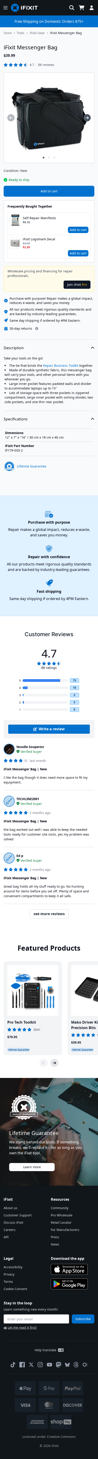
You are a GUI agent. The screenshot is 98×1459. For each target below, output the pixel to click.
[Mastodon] (58, 1364)
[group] (10, 117)
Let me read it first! (22, 1327)
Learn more (32, 1167)
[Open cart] (81, 7)
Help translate (45, 1350)
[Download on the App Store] (69, 1269)
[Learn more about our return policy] (36, 328)
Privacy (9, 1274)
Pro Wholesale (61, 1215)
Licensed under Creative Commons (49, 1436)
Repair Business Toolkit (60, 365)
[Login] (91, 7)
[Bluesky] (67, 1364)
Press (55, 1237)
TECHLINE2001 (27, 799)
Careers (9, 1230)
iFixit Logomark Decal (39, 239)
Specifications (16, 419)
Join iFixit (77, 284)
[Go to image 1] (43, 157)
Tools (20, 33)
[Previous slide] (43, 1063)
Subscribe (83, 1319)
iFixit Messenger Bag (66, 33)
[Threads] (76, 1364)
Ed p (19, 856)
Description (14, 347)
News (55, 1244)
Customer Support (18, 1215)
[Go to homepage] (26, 8)
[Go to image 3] (54, 157)
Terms (8, 1281)
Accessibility (13, 1267)
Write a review (52, 728)
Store (8, 33)
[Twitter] (31, 1364)
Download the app (67, 1258)
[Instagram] (40, 1364)
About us (10, 1208)
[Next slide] (54, 1063)
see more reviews (49, 913)
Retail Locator (61, 1222)
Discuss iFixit (13, 1222)
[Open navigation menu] (5, 7)
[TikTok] (13, 1364)
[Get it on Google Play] (69, 1283)
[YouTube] (49, 1364)
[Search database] (71, 7)
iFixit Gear (37, 33)
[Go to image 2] (49, 157)
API (6, 1237)
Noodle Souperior (30, 747)
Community (59, 1208)
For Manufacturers (65, 1230)
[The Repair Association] (85, 1364)
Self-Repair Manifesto (39, 218)
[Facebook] (22, 1364)
